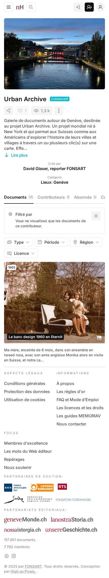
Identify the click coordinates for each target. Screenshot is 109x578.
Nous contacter (71, 423)
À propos (65, 383)
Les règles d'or (71, 391)
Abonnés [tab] (85, 197)
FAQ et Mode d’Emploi (78, 399)
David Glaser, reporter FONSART (54, 168)
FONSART (33, 566)
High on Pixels (23, 571)
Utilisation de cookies (24, 399)
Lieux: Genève (54, 182)
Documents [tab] (18, 197)
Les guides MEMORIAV (79, 415)
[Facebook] (6, 556)
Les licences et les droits (80, 407)
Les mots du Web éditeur (28, 451)
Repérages (14, 459)
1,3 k (45, 110)
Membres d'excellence (26, 443)
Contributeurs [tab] (53, 197)
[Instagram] (13, 556)
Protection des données (27, 391)
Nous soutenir (17, 467)
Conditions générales (24, 383)
